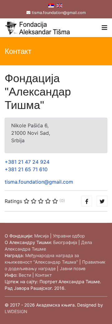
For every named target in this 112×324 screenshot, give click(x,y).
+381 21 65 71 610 (26, 169)
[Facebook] (87, 201)
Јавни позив (73, 268)
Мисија (41, 235)
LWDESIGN (16, 311)
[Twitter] (102, 201)
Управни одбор (69, 235)
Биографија (65, 242)
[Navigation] (104, 27)
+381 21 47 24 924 (27, 162)
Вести (25, 275)
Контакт (43, 275)
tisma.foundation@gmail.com (59, 12)
